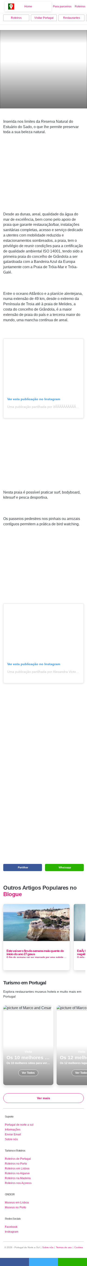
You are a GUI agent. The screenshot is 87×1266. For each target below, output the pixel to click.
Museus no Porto (15, 1207)
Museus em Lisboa (17, 1202)
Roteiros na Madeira (18, 1178)
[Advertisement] (43, 180)
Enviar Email (13, 1134)
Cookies (78, 1247)
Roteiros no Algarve (17, 1173)
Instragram (11, 1231)
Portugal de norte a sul (19, 1124)
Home (28, 6)
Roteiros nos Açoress (18, 1183)
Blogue (12, 894)
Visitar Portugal (44, 17)
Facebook (11, 1226)
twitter (43, 1262)
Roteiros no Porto (16, 1163)
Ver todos (28, 1045)
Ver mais (43, 1098)
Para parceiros (62, 6)
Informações (12, 1129)
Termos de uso (64, 1247)
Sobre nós (11, 1139)
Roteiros (80, 6)
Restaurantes (71, 17)
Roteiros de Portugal (18, 1158)
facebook (14, 1262)
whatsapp (72, 1262)
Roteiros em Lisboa (17, 1168)
